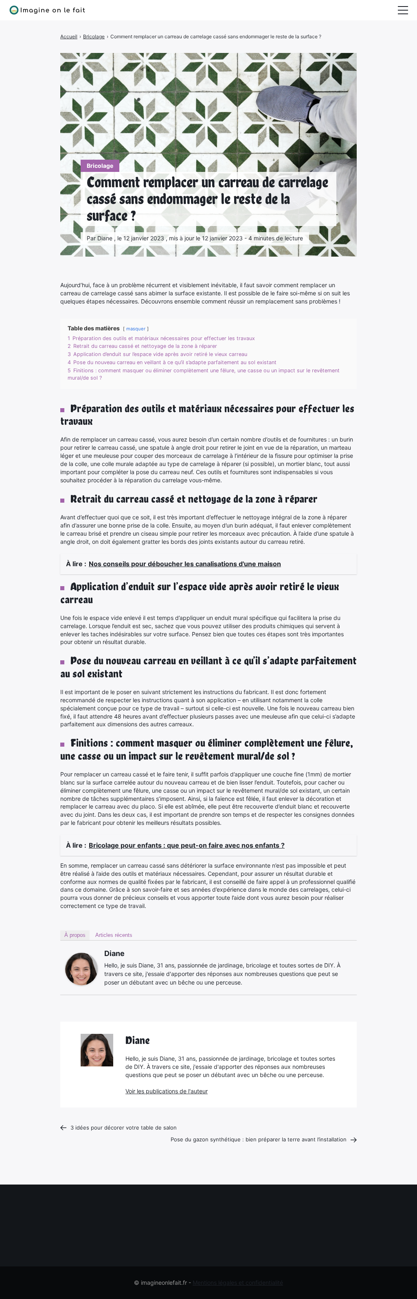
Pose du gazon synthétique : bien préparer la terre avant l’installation (259, 1139)
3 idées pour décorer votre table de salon (123, 1127)
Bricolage (100, 165)
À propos (75, 935)
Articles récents (113, 935)
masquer (135, 329)
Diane (114, 953)
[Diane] (81, 969)
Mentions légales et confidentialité (238, 1282)
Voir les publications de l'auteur (166, 1091)
